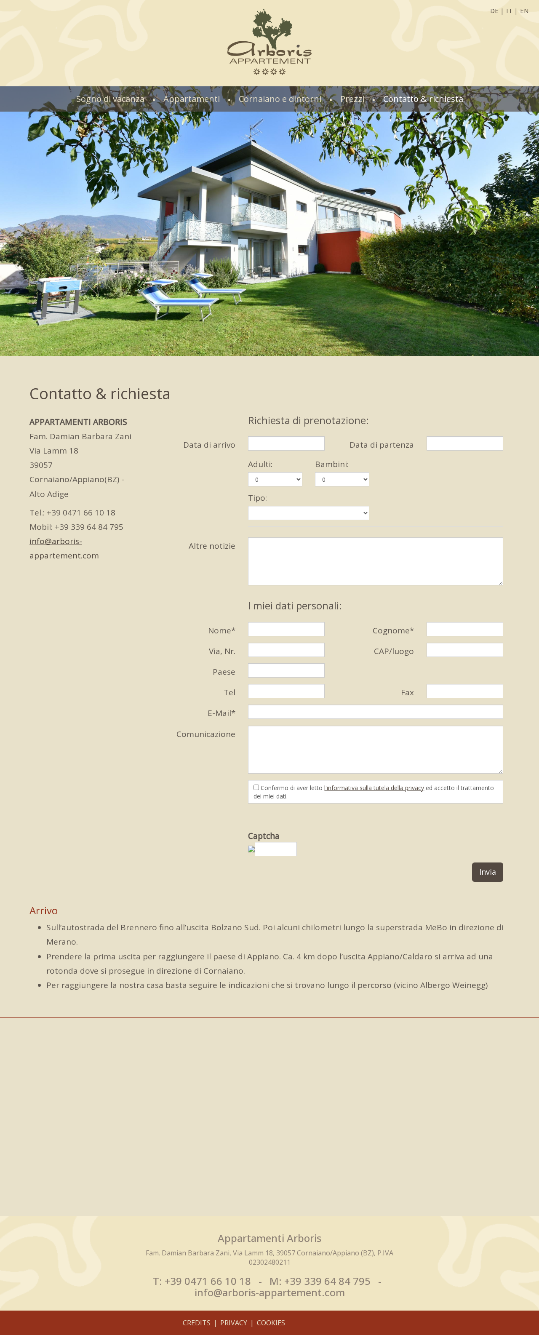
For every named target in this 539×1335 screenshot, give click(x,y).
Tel (229, 692)
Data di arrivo (209, 444)
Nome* (221, 630)
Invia (487, 872)
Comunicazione (205, 734)
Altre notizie (212, 545)
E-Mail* (221, 713)
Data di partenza (382, 444)
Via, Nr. (222, 651)
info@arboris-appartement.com (270, 1292)
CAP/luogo (394, 651)
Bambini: (332, 464)
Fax (407, 692)
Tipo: (257, 497)
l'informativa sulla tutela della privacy (374, 788)
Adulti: (260, 464)
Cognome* (393, 630)
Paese (224, 671)
